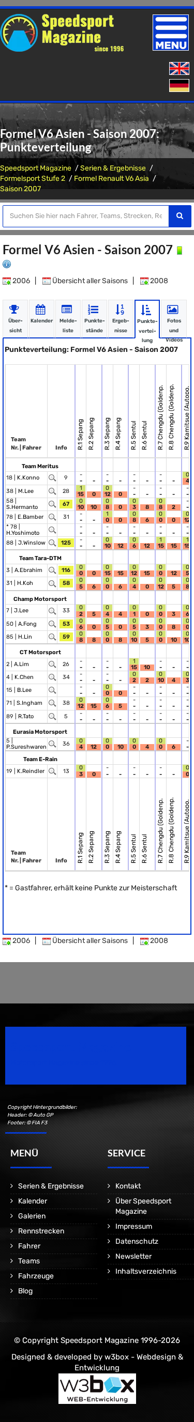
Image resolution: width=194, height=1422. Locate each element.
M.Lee (26, 491)
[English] (180, 69)
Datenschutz (136, 1241)
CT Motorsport (40, 652)
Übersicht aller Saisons (89, 280)
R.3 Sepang (107, 434)
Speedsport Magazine (35, 168)
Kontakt (128, 1186)
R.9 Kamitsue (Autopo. (186, 418)
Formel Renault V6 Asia (111, 178)
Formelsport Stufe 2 (32, 178)
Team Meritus (40, 466)
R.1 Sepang (80, 434)
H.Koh (25, 583)
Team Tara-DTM (40, 558)
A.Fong (27, 624)
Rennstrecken (41, 1231)
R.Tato (26, 716)
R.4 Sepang (118, 434)
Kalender (32, 1201)
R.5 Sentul (133, 435)
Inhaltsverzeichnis (145, 1271)
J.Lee (21, 610)
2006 (20, 280)
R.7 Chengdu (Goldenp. (160, 417)
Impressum (133, 1226)
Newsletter (133, 1256)
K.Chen (24, 677)
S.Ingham (29, 703)
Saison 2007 (20, 188)
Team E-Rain (40, 759)
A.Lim (21, 664)
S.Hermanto (22, 507)
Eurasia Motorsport (40, 732)
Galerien (32, 1216)
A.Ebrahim (28, 570)
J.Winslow (32, 542)
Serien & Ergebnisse (113, 168)
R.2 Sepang (91, 434)
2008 (158, 280)
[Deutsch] (180, 86)
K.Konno (28, 477)
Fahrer (29, 1246)
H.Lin (25, 636)
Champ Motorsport (40, 599)
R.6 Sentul (144, 435)
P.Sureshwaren (26, 747)
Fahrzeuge (36, 1276)
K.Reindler (30, 771)
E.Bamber (30, 517)
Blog (25, 1291)
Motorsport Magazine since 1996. (64, 1062)
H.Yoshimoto (22, 533)
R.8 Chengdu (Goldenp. (171, 417)
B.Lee (24, 690)
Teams (29, 1261)
